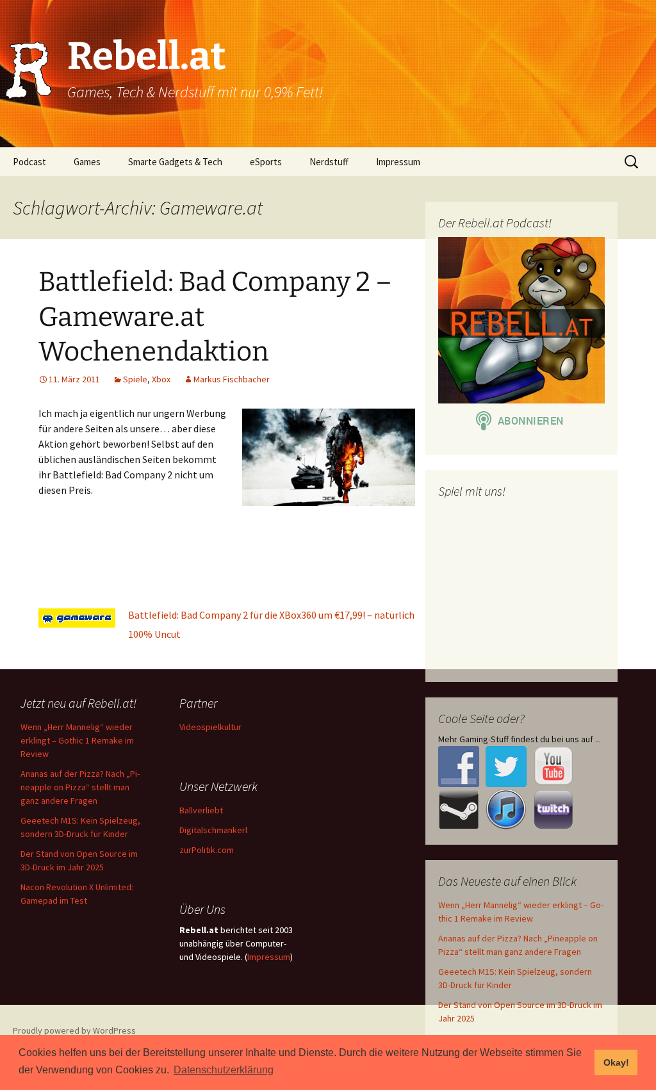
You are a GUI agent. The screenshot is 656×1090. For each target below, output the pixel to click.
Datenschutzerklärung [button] (224, 1069)
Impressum (398, 162)
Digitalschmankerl (213, 830)
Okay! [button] (616, 1062)
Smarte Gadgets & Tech (175, 162)
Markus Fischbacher (231, 379)
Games (87, 162)
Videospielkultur (210, 727)
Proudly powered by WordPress (74, 1030)
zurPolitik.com (206, 850)
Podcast (29, 162)
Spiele (135, 379)
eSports (266, 162)
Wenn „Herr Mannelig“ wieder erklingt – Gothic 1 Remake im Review (77, 740)
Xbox (161, 379)
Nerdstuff (328, 162)
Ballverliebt (201, 810)
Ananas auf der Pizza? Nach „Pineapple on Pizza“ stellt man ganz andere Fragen (80, 787)
